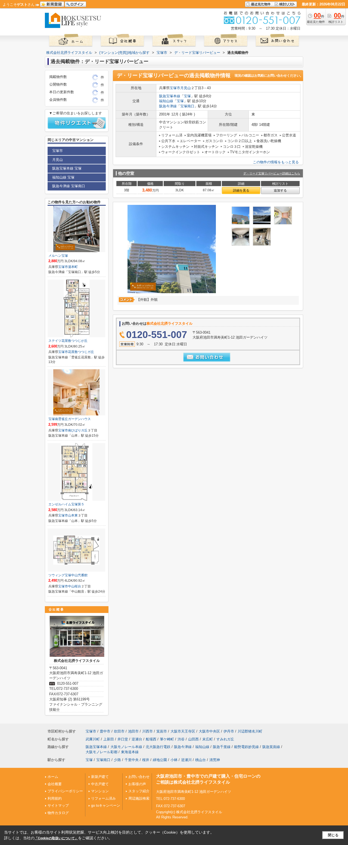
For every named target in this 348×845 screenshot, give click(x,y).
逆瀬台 (137, 739)
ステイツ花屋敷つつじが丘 (68, 341)
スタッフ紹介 (139, 791)
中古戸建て (100, 784)
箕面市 (161, 731)
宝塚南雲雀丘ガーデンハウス (69, 419)
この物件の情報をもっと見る (276, 162)
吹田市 (119, 731)
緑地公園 (160, 760)
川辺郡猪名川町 (250, 731)
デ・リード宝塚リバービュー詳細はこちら (271, 173)
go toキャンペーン (105, 805)
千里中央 (132, 760)
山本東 (73, 515)
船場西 (151, 739)
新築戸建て (100, 777)
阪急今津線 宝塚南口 (68, 186)
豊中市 (105, 731)
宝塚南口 (187, 106)
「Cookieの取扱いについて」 (56, 838)
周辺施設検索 (139, 798)
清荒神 (214, 760)
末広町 (207, 739)
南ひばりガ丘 (78, 430)
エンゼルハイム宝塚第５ (66, 504)
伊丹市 (228, 731)
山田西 (193, 739)
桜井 (145, 760)
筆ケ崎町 (167, 739)
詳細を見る (241, 190)
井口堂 (122, 739)
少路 (117, 760)
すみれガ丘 (225, 739)
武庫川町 (93, 739)
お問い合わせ (139, 777)
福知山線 (166, 101)
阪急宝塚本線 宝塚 (67, 168)
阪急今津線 (168, 106)
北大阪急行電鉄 (158, 747)
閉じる (333, 835)
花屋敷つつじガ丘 (81, 352)
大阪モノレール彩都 (101, 752)
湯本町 (73, 267)
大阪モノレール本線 (126, 747)
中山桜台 (74, 586)
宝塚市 (175, 88)
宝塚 (187, 96)
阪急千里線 (222, 747)
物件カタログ (58, 813)
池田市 (133, 731)
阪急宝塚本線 (169, 96)
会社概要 (55, 784)
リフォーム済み (103, 798)
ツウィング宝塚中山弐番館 (68, 575)
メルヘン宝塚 (58, 256)
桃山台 (200, 760)
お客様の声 (137, 784)
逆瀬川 (186, 760)
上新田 (108, 739)
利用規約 (55, 798)
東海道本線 (130, 752)
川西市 (147, 731)
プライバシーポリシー (65, 791)
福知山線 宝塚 (63, 177)
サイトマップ (58, 805)
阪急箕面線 (271, 747)
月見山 (185, 88)
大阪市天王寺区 (182, 731)
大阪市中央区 (209, 731)
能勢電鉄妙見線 (246, 747)
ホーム (53, 777)
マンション (100, 791)
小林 (174, 760)
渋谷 (181, 739)
